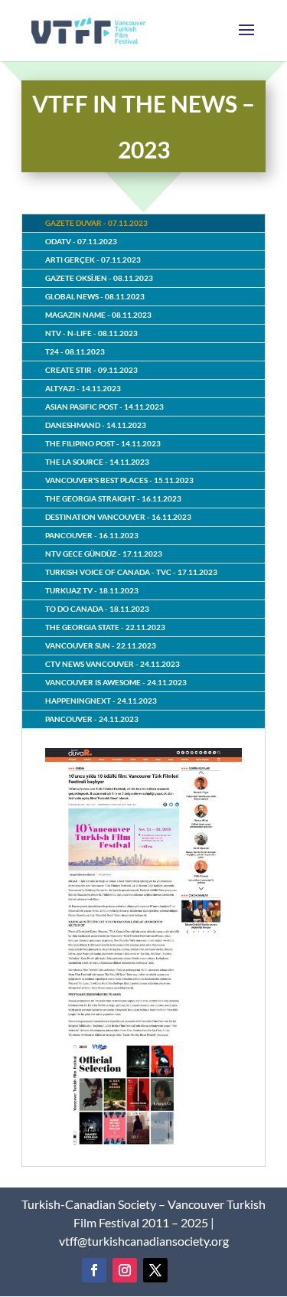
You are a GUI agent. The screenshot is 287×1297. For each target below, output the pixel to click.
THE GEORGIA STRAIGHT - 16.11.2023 (113, 498)
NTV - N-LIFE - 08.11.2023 (91, 333)
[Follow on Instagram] (125, 1270)
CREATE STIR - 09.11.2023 (91, 369)
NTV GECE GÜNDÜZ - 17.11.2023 (103, 553)
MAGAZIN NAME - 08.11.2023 (98, 314)
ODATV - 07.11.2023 (81, 241)
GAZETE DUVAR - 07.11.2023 (96, 222)
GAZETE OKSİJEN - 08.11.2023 (99, 278)
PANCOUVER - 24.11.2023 (92, 719)
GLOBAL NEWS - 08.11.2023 (95, 296)
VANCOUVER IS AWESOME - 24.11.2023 (116, 682)
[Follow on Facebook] (94, 1270)
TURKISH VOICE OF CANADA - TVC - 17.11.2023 (131, 572)
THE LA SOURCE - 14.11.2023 (97, 461)
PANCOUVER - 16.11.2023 (92, 535)
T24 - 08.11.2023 (75, 351)
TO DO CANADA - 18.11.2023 (97, 608)
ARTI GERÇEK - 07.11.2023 (93, 259)
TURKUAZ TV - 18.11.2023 (92, 590)
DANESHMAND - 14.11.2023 (95, 425)
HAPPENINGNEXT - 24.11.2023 (101, 700)
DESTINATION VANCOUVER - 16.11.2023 (118, 516)
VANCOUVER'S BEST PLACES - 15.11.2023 (119, 480)
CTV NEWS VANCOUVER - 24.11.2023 (112, 663)
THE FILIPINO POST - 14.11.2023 (103, 443)
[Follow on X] (155, 1270)
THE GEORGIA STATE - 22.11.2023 (105, 627)
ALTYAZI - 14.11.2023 (83, 388)
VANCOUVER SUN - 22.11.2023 (100, 645)
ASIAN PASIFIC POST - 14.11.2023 (104, 406)
